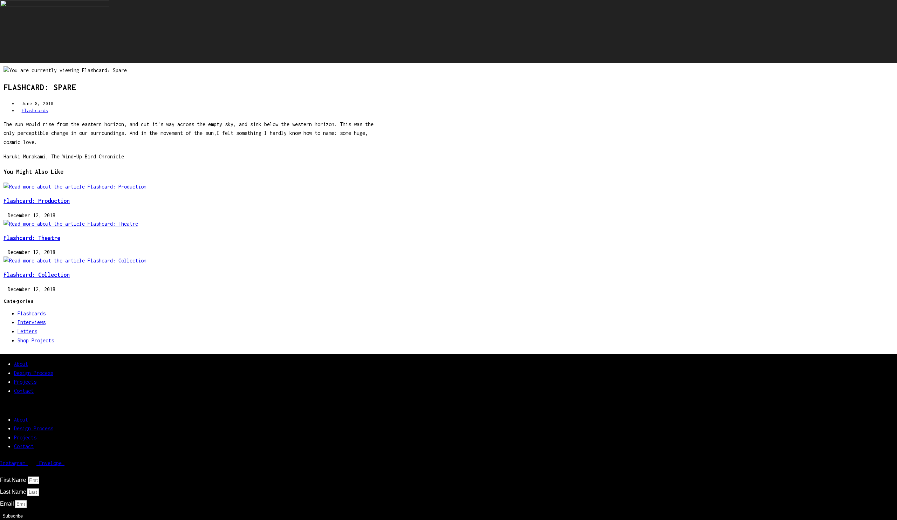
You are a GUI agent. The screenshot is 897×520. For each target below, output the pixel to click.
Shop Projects (36, 340)
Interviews (32, 322)
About (21, 364)
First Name (14, 480)
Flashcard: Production (37, 201)
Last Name (13, 492)
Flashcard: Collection (37, 275)
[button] (199, 405)
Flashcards (35, 110)
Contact (24, 391)
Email (7, 504)
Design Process (33, 373)
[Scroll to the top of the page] (2, 471)
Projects (25, 382)
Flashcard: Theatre (32, 238)
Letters (27, 331)
